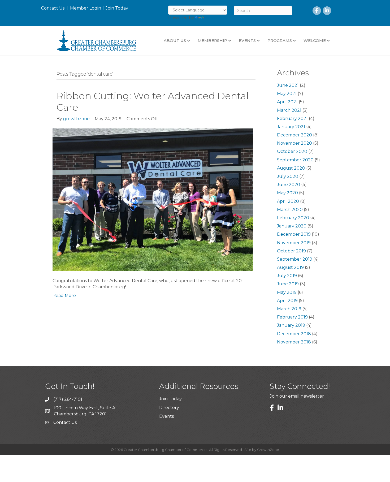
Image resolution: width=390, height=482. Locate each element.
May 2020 (287, 192)
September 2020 (295, 159)
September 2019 (294, 259)
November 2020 (294, 143)
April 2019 (287, 300)
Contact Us (52, 8)
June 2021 (288, 85)
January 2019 (291, 325)
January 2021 (291, 126)
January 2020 (291, 226)
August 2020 (291, 168)
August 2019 (290, 267)
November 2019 (294, 242)
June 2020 (288, 184)
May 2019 (287, 292)
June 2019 (288, 283)
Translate (215, 17)
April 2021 (287, 101)
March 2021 (289, 110)
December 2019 (294, 234)
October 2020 (292, 151)
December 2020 (294, 134)
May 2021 (287, 93)
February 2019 (292, 317)
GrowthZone (268, 449)
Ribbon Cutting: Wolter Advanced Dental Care (153, 101)
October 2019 (291, 250)
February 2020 (293, 217)
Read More (64, 295)
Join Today (117, 8)
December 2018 (294, 333)
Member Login (85, 8)
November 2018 (294, 342)
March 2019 (289, 308)
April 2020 (288, 201)
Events (166, 416)
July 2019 (287, 275)
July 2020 (287, 176)
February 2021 (292, 118)
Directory (169, 407)
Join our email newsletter (297, 396)
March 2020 (290, 209)
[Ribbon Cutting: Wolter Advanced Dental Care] (153, 199)
